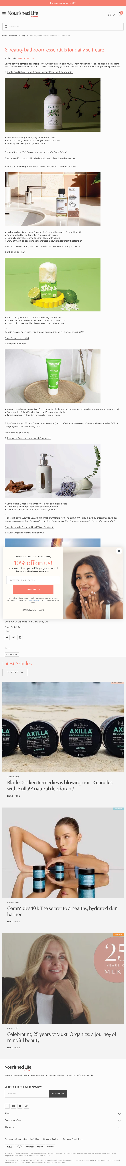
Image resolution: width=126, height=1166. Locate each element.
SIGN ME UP (33, 589)
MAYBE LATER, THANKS (33, 609)
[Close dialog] (119, 551)
